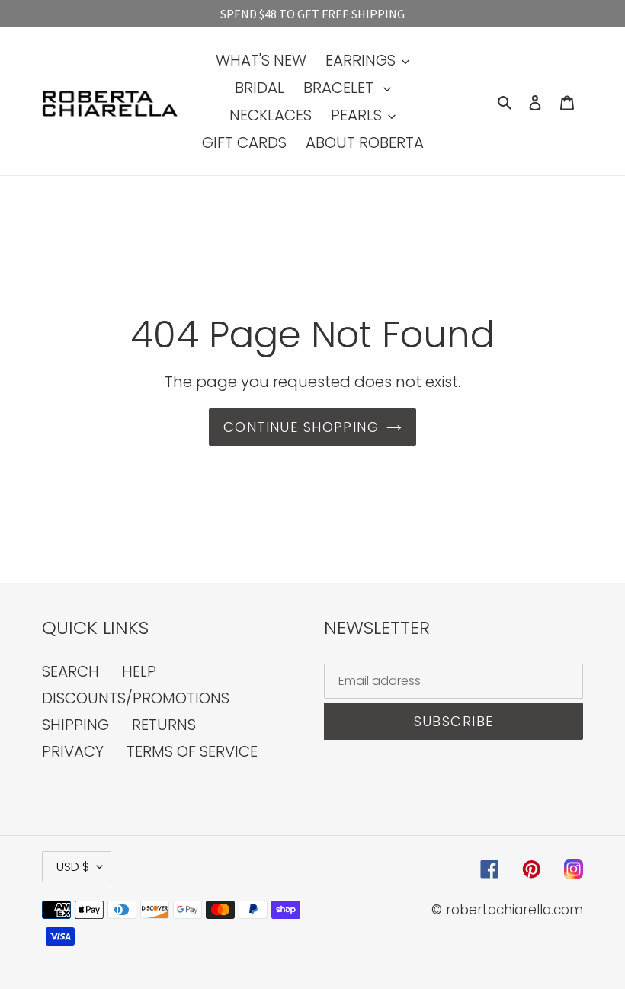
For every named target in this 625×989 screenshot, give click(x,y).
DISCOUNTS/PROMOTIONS (135, 698)
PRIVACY (73, 751)
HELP (139, 671)
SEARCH (70, 671)
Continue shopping (301, 427)
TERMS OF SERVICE (192, 751)
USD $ (72, 866)
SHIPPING (75, 724)
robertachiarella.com (514, 910)
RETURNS (164, 724)
